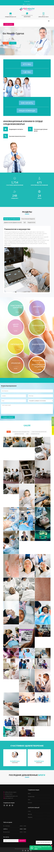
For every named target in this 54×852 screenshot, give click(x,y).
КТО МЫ (27, 64)
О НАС (6, 43)
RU (28, 1)
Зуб (25, 222)
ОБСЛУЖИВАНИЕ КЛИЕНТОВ (27, 15)
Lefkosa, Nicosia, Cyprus (10, 792)
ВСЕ (9, 431)
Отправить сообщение (8, 417)
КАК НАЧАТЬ (27, 103)
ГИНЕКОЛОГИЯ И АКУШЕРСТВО (21, 431)
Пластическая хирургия (28, 219)
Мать (29, 793)
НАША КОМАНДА (27, 110)
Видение (30, 817)
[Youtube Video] (17, 86)
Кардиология (31, 222)
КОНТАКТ (13, 43)
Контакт (28, 4)
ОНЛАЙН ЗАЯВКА (9, 24)
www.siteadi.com (9, 798)
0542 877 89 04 (8, 794)
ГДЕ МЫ (27, 72)
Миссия (30, 814)
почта (10, 15)
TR (24, 1)
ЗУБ (27, 434)
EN (26, 1)
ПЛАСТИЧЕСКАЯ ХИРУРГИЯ (39, 431)
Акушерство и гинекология (11, 219)
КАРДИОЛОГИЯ (35, 434)
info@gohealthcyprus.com (11, 796)
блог (24, 4)
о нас (29, 811)
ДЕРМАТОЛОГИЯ (19, 434)
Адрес (43, 15)
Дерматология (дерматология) (13, 222)
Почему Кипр (31, 796)
